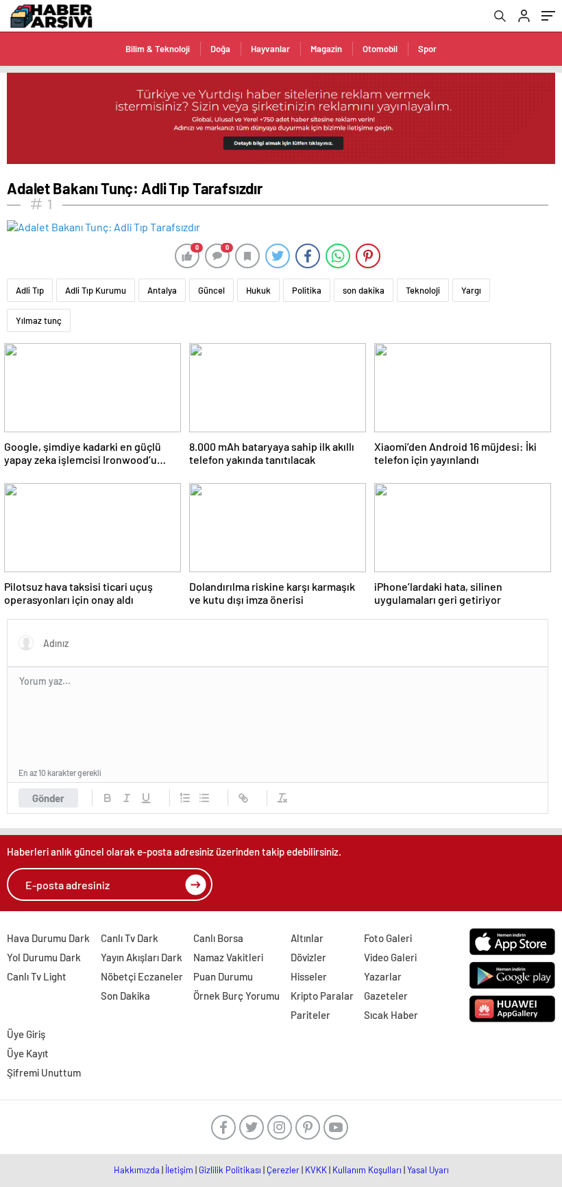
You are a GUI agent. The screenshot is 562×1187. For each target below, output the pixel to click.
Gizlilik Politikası (230, 1169)
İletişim (179, 1169)
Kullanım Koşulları (367, 1169)
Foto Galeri (388, 938)
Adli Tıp (30, 290)
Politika (306, 290)
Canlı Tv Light (36, 976)
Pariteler (310, 1015)
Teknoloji (423, 290)
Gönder (48, 798)
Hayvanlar (270, 48)
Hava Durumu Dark (48, 938)
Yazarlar (383, 976)
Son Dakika (125, 995)
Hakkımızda (137, 1169)
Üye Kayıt (28, 1053)
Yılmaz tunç (39, 320)
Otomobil (380, 48)
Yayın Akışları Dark (141, 957)
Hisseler (309, 976)
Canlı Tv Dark (129, 938)
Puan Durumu (223, 976)
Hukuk (258, 290)
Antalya (162, 290)
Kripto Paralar (322, 995)
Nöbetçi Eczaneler (142, 976)
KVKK (316, 1169)
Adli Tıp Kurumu (95, 290)
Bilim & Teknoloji (157, 48)
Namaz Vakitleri (228, 957)
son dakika (363, 290)
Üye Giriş (26, 1034)
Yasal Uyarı (428, 1169)
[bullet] (204, 798)
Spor (427, 48)
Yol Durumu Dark (44, 957)
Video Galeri (390, 957)
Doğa (220, 48)
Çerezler (283, 1169)
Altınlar (307, 938)
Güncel (211, 290)
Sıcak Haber (391, 1015)
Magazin (326, 48)
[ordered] (185, 798)
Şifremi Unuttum (44, 1072)
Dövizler (308, 957)
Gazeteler (386, 995)
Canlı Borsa (218, 938)
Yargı (471, 290)
